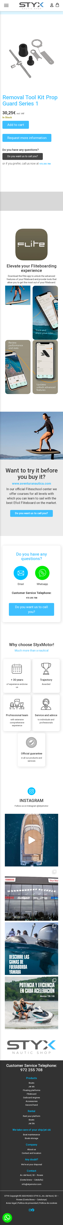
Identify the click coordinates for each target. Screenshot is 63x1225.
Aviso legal (11, 1203)
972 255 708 (45, 164)
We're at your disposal (31, 1164)
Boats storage (31, 1138)
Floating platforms (31, 1090)
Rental (31, 1111)
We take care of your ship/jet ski (31, 1129)
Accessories (31, 1101)
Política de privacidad (27, 1203)
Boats (31, 1083)
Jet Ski (31, 1123)
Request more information (27, 138)
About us (31, 1149)
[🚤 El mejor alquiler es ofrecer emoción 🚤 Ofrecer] (31, 1003)
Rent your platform (31, 1116)
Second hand (31, 1105)
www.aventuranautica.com (31, 483)
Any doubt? (31, 1159)
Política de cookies (48, 1203)
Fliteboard (31, 1094)
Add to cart (15, 125)
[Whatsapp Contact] (7, 1218)
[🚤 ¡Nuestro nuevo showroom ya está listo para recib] (31, 894)
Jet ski (31, 1086)
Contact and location (31, 1153)
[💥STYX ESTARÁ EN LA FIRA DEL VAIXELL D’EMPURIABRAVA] (31, 840)
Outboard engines (31, 1097)
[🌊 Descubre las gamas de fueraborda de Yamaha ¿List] (31, 948)
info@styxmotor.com (31, 1184)
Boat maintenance (31, 1134)
